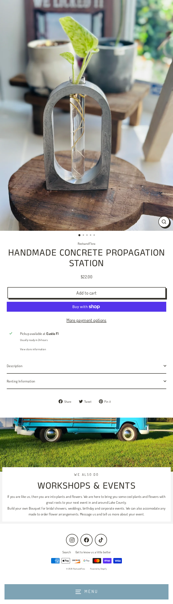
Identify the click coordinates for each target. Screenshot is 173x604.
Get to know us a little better (93, 552)
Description (15, 366)
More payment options (86, 320)
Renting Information (21, 381)
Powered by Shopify (98, 568)
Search (66, 552)
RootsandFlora (87, 243)
